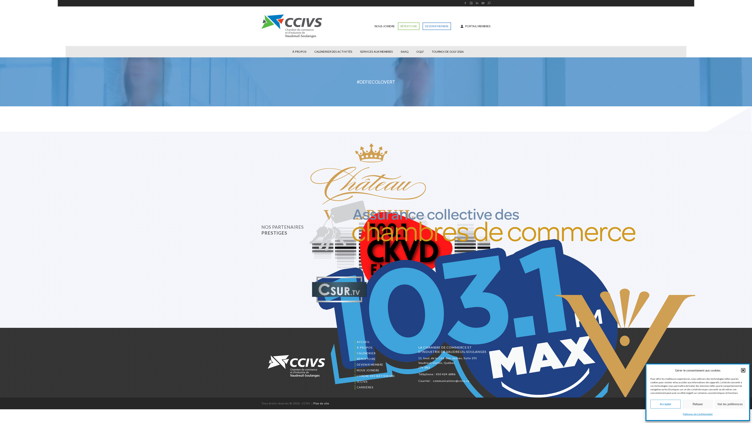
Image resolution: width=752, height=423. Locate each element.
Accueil (363, 341)
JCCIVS (362, 381)
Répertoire (366, 359)
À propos (364, 347)
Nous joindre (368, 370)
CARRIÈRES (365, 387)
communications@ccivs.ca (451, 380)
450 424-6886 (446, 374)
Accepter (665, 404)
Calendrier (366, 353)
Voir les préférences (730, 404)
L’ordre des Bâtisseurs (376, 376)
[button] (743, 370)
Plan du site (321, 403)
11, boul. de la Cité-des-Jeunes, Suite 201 (447, 358)
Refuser (698, 404)
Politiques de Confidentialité (698, 414)
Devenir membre (370, 364)
